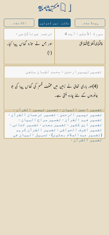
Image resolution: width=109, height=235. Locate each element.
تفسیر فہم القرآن (83, 119)
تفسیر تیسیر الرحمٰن (81, 114)
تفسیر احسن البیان (82, 109)
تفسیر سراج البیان (41, 119)
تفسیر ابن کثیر (86, 124)
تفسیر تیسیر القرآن (37, 109)
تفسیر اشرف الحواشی (81, 129)
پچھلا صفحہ (90, 23)
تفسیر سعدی (54, 124)
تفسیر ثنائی (25, 124)
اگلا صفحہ (19, 23)
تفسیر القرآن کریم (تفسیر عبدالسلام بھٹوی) (59, 132)
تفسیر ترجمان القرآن (33, 114)
